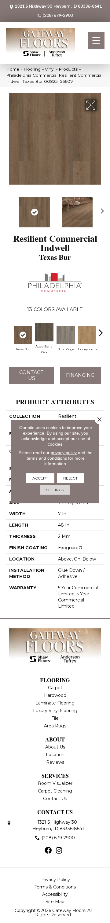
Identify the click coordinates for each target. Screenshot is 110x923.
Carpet (55, 687)
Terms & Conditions (55, 887)
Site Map (55, 901)
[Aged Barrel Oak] (44, 332)
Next (101, 209)
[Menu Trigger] (96, 40)
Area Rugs (55, 726)
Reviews (55, 762)
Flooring (32, 69)
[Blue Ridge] (65, 335)
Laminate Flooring (55, 703)
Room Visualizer (55, 783)
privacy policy (64, 452)
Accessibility (55, 894)
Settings (55, 489)
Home (12, 69)
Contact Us (31, 375)
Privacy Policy (55, 879)
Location (55, 754)
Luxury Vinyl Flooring (55, 710)
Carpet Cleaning (55, 791)
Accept (40, 478)
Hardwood (55, 695)
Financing (80, 375)
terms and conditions (47, 458)
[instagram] (59, 851)
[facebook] (48, 851)
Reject (70, 478)
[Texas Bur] (23, 335)
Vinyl (49, 69)
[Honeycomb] (87, 335)
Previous (9, 209)
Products (68, 69)
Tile (55, 718)
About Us (55, 747)
